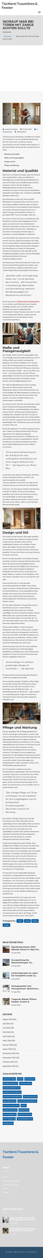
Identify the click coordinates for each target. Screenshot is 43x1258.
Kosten (20, 1079)
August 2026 (9, 1019)
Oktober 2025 (10, 1062)
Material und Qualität (12, 154)
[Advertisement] (21, 68)
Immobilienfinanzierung (12, 1097)
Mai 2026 (8, 1032)
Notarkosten (8, 1123)
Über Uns (6, 1177)
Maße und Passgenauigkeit (14, 158)
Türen (20, 921)
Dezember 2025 (11, 1053)
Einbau (35, 921)
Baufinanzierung (9, 1114)
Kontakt (6, 1192)
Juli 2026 (8, 1023)
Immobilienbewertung (11, 1088)
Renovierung (30, 1079)
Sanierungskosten (10, 1110)
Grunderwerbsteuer (24, 1119)
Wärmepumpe (24, 1110)
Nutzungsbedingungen (11, 1181)
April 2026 (9, 1036)
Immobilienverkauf (10, 1083)
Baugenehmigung (24, 1114)
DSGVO (5, 1188)
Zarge (27, 921)
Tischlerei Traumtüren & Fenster (19, 6)
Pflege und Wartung (11, 165)
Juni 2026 (8, 1028)
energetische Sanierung (12, 1092)
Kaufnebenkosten (30, 1097)
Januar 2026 (9, 1049)
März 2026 (9, 1040)
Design (6, 925)
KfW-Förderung (9, 1119)
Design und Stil (9, 162)
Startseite (7, 36)
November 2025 (11, 1057)
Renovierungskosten (11, 1105)
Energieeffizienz (9, 1079)
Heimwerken (21, 132)
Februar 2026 (10, 1045)
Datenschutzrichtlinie (10, 1185)
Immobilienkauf (25, 1083)
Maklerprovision (9, 1101)
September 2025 (10, 1066)
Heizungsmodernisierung (27, 1101)
